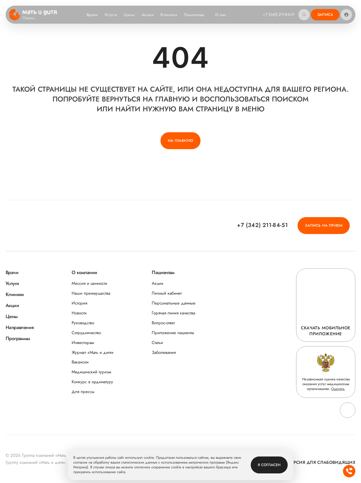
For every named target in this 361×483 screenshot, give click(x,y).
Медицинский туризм (91, 372)
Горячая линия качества (173, 313)
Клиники (168, 14)
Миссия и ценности (89, 283)
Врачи (92, 14)
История (79, 303)
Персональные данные (173, 303)
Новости (79, 313)
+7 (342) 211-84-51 (278, 14)
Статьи (157, 343)
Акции (148, 14)
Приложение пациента (173, 333)
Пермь (29, 18)
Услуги (111, 14)
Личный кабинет (167, 293)
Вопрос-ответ (163, 323)
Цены (129, 14)
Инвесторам (83, 343)
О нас (220, 14)
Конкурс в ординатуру (92, 382)
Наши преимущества (91, 293)
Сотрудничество (86, 333)
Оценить (338, 388)
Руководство (83, 323)
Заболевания (164, 353)
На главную (180, 140)
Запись (325, 14)
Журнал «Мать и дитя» (93, 353)
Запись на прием (323, 225)
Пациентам (194, 14)
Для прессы (83, 392)
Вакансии (80, 362)
